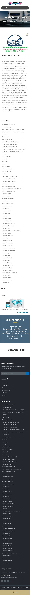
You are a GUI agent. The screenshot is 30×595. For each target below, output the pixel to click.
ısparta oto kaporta (7, 213)
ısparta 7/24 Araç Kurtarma (8, 248)
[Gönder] (27, 373)
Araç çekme (5, 161)
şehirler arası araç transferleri (9, 272)
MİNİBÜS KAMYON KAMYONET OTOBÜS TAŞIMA (13, 132)
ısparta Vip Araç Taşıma (7, 270)
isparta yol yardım (6, 193)
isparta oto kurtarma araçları (9, 178)
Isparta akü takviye (6, 127)
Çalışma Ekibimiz (6, 390)
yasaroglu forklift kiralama (8, 124)
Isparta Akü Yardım (6, 238)
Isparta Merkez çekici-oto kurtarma (10, 141)
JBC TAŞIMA (4, 134)
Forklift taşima (5, 136)
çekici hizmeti (5, 154)
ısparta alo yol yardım (7, 206)
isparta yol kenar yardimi (8, 196)
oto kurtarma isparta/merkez (9, 186)
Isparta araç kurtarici (7, 220)
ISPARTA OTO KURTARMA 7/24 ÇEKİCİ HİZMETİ (12, 151)
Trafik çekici (5, 159)
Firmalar (4, 387)
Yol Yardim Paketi (6, 166)
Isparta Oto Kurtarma (7, 255)
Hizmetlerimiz (13, 21)
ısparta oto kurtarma (7, 277)
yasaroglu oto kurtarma (8, 198)
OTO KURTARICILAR (6, 156)
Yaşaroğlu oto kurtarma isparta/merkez (11, 188)
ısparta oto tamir (6, 216)
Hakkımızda (5, 382)
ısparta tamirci (5, 208)
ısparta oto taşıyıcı (6, 218)
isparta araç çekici (6, 233)
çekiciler (4, 164)
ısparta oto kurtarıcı (22, 21)
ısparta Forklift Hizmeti (7, 265)
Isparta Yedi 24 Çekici (7, 262)
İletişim (4, 395)
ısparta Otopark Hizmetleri (8, 250)
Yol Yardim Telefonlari (7, 169)
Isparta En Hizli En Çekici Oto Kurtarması (11, 230)
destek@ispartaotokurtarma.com (9, 577)
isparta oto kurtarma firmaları (9, 181)
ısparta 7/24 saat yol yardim (8, 223)
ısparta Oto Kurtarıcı (7, 267)
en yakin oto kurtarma (7, 201)
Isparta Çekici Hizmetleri (7, 245)
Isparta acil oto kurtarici (7, 225)
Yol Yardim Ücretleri (6, 171)
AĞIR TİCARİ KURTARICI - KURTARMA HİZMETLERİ (13, 129)
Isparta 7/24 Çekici (6, 253)
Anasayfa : (5, 21)
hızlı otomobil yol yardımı (8, 203)
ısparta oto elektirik (6, 211)
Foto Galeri (4, 392)
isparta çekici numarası (7, 183)
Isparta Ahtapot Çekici (7, 243)
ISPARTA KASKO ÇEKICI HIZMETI (9, 146)
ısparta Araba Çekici (7, 258)
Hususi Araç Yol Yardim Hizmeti (9, 176)
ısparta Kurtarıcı (6, 260)
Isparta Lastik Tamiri (7, 240)
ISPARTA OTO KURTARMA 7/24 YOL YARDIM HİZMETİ (14, 149)
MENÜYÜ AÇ (8, 7)
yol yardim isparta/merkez (8, 191)
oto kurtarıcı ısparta (7, 139)
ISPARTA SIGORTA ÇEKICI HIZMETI (10, 144)
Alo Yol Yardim (5, 174)
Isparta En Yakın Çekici (7, 235)
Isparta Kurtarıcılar (6, 275)
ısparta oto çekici (6, 228)
